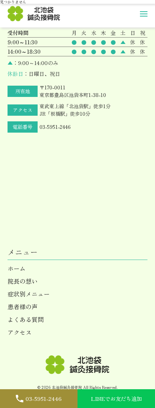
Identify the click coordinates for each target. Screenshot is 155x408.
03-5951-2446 (55, 126)
